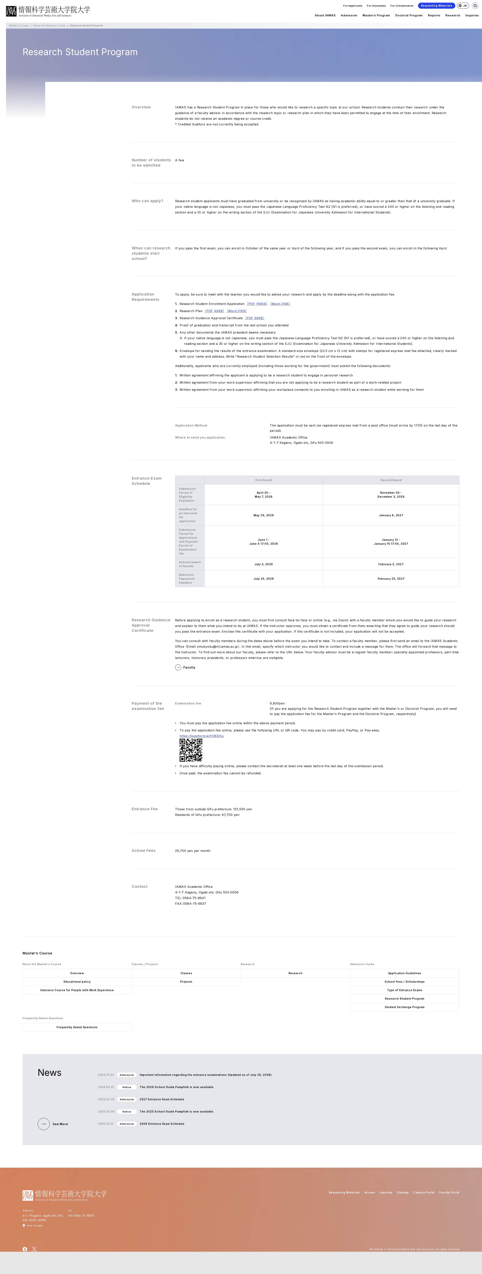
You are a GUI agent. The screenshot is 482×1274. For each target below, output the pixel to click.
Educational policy (77, 981)
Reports (434, 15)
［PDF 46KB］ (214, 311)
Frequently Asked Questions (77, 1027)
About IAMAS (325, 15)
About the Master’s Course (49, 25)
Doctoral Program (409, 15)
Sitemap (403, 1192)
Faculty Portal (449, 1192)
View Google (34, 1225)
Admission (349, 15)
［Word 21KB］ (280, 304)
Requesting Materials (436, 5)
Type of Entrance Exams (404, 990)
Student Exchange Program (405, 1007)
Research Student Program (404, 998)
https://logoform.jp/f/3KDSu (202, 736)
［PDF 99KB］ (255, 318)
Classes (186, 973)
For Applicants (352, 5)
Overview (77, 973)
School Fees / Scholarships (405, 981)
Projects (186, 981)
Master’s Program (376, 15)
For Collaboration (401, 5)
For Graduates (376, 5)
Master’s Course (19, 25)
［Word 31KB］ (237, 311)
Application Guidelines (404, 973)
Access (370, 1192)
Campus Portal (424, 1192)
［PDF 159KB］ (257, 304)
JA (465, 5)
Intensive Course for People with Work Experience (77, 990)
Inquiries (472, 15)
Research (452, 15)
